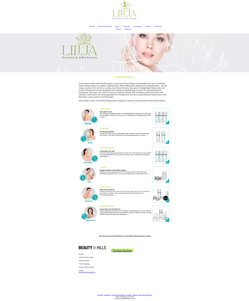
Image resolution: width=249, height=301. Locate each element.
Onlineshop (157, 26)
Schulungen (137, 26)
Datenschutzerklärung (118, 295)
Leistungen (126, 26)
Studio (117, 26)
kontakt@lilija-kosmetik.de (87, 272)
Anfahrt (134, 295)
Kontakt (118, 29)
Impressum (128, 29)
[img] (124, 9)
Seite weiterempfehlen (145, 295)
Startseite (92, 26)
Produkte (147, 26)
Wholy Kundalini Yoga (105, 26)
